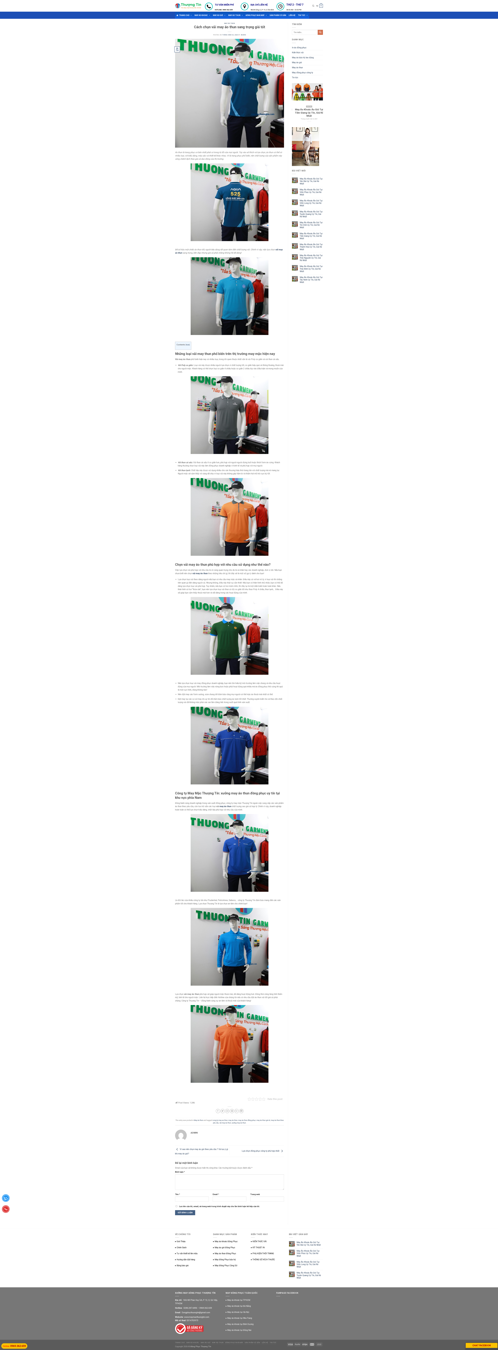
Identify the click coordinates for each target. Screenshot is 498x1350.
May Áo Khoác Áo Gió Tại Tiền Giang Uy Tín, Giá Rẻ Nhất (311, 236)
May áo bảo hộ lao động (303, 57)
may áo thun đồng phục (247, 1120)
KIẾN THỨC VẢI (260, 1241)
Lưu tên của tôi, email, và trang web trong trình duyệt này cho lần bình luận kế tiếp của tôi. (219, 1206)
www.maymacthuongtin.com (196, 1317)
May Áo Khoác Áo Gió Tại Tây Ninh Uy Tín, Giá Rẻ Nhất (311, 279)
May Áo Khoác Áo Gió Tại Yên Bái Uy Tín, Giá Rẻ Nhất (311, 181)
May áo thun (234, 15)
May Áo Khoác (201, 15)
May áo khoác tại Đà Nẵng (239, 1306)
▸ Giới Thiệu (180, 1241)
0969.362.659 (228, 10)
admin (243, 35)
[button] (190, 15)
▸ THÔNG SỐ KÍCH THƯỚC (263, 1259)
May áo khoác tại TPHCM (238, 1300)
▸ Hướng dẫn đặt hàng (185, 1259)
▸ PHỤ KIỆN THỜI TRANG (262, 1253)
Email (216, 1194)
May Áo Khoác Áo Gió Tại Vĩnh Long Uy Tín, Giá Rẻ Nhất (311, 203)
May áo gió (218, 15)
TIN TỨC (301, 15)
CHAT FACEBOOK (481, 1345)
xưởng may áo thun (239, 1123)
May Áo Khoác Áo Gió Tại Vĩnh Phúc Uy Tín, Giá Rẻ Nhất (311, 192)
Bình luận (180, 1172)
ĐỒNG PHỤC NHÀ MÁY (255, 15)
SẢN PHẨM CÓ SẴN (278, 15)
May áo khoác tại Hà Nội (238, 1312)
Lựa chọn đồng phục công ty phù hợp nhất (261, 1151)
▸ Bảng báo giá (181, 1265)
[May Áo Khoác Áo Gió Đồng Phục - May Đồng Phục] (188, 5)
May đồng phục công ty (302, 72)
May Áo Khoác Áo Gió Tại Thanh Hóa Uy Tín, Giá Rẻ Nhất (311, 247)
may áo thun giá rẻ (263, 1120)
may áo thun (225, 806)
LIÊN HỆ (292, 15)
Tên (177, 1194)
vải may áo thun (225, 1123)
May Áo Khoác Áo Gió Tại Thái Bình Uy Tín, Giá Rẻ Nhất (311, 268)
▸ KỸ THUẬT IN (258, 1247)
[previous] (295, 103)
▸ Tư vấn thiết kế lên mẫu (186, 1253)
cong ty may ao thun (220, 1120)
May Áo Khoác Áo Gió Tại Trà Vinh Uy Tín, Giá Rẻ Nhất (311, 225)
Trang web (255, 1194)
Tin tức (295, 77)
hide (187, 345)
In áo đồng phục (299, 47)
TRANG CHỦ (184, 15)
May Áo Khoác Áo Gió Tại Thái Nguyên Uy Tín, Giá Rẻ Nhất (311, 258)
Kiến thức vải (298, 52)
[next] (319, 103)
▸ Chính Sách (180, 1247)
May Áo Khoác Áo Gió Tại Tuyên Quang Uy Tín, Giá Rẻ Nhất (311, 214)
